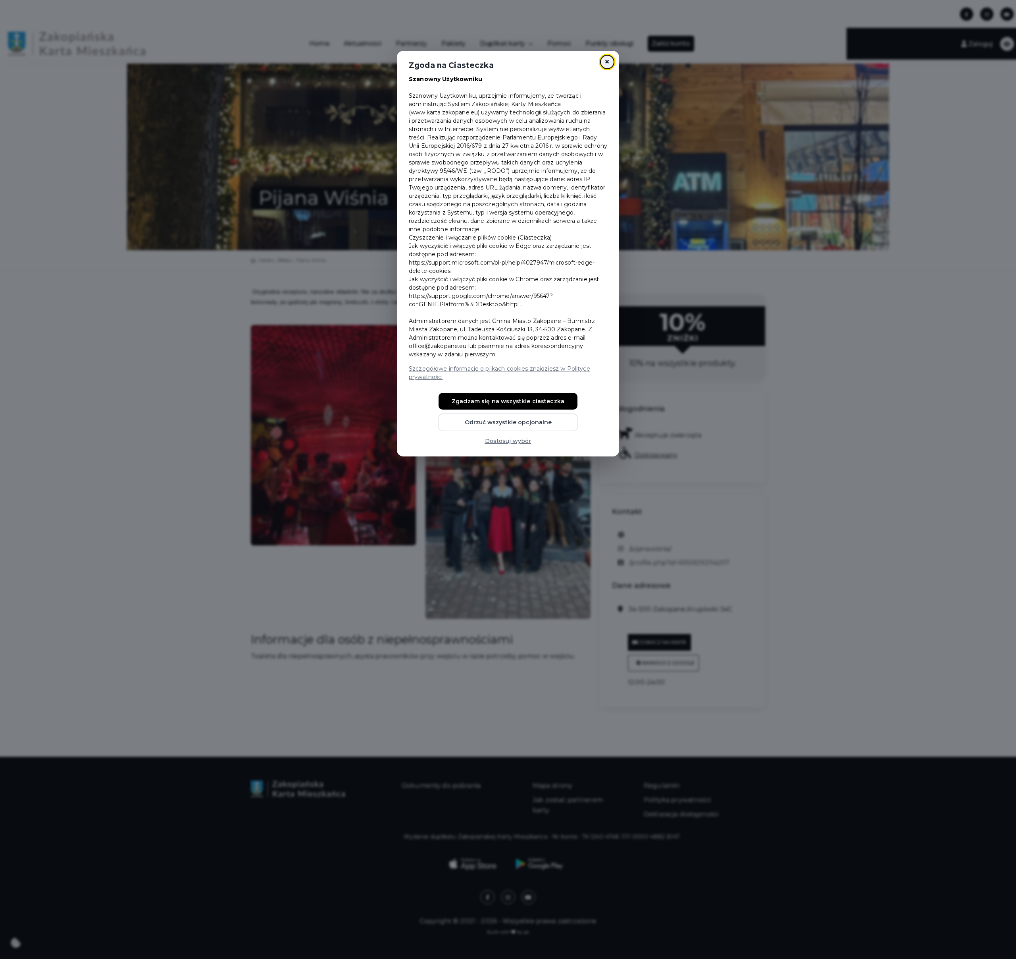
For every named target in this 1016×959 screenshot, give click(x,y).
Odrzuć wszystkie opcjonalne (508, 422)
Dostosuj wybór (508, 441)
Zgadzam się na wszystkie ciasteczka (508, 401)
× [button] (607, 61)
